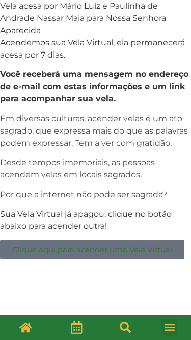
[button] (125, 327)
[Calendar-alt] (77, 327)
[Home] (25, 327)
